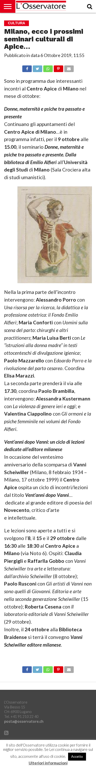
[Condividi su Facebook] (27, 67)
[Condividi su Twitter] (37, 67)
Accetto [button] (77, 756)
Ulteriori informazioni (48, 763)
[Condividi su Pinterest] (58, 67)
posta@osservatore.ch (24, 721)
